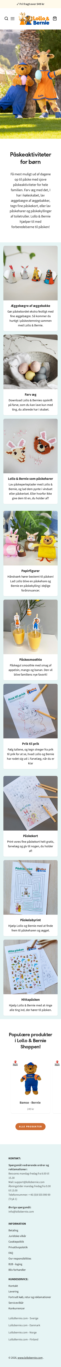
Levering (13, 1292)
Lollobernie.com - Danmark (24, 1325)
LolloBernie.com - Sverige (23, 1318)
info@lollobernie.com (21, 1212)
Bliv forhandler (17, 1270)
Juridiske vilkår (17, 1236)
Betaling (13, 1230)
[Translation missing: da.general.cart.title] (55, 18)
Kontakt (13, 1286)
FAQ (10, 1253)
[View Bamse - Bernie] (30, 1086)
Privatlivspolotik (18, 1247)
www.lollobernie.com (30, 1358)
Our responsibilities (19, 1259)
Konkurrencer (16, 1308)
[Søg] (6, 18)
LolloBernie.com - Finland (23, 1339)
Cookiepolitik (16, 1242)
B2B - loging (15, 1264)
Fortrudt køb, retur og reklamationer (29, 1297)
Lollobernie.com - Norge (22, 1332)
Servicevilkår (16, 1303)
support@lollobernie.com (29, 1182)
